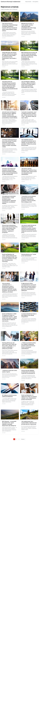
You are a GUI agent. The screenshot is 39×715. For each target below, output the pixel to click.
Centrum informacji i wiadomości (10, 1)
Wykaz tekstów (28, 1)
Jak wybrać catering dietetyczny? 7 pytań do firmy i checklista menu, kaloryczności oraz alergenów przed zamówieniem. (29, 171)
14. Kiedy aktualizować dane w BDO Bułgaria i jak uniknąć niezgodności (28, 315)
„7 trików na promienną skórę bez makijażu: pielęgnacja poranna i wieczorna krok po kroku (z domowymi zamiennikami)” (28, 345)
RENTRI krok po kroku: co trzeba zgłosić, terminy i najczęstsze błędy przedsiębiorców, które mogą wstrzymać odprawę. (28, 26)
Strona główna (35, 1)
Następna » (23, 439)
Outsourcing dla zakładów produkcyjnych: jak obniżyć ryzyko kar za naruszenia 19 (28, 372)
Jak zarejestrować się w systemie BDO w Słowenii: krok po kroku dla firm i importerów (29, 423)
